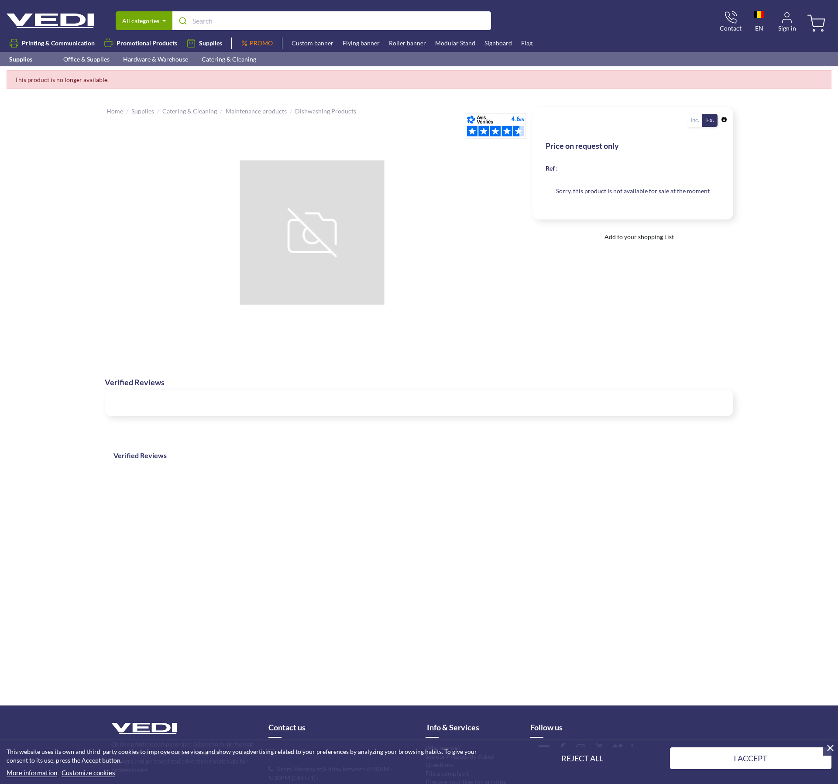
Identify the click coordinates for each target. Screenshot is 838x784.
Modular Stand (455, 43)
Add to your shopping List (638, 236)
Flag (526, 43)
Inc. (694, 119)
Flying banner (361, 43)
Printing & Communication (58, 43)
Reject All (582, 758)
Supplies (210, 43)
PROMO (261, 43)
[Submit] (182, 21)
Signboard (498, 43)
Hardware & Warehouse (155, 59)
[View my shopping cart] (817, 24)
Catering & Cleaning (229, 59)
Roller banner (407, 43)
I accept (750, 758)
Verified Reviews (140, 455)
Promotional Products (147, 43)
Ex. (710, 119)
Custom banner (312, 43)
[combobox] (331, 20)
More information (32, 773)
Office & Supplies (86, 59)
